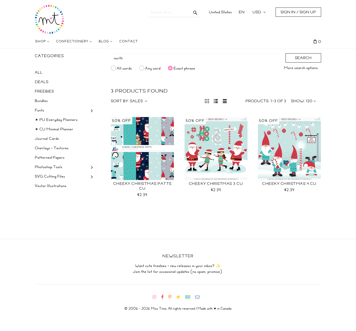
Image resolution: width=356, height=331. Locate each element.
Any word (153, 68)
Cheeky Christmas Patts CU (142, 186)
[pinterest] (171, 297)
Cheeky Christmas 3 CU (216, 184)
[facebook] (164, 297)
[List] (216, 100)
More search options (301, 68)
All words (124, 68)
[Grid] (207, 100)
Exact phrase (184, 68)
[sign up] (189, 297)
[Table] (225, 100)
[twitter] (180, 297)
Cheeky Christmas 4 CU (289, 184)
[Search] (195, 12)
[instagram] (156, 297)
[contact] (199, 297)
